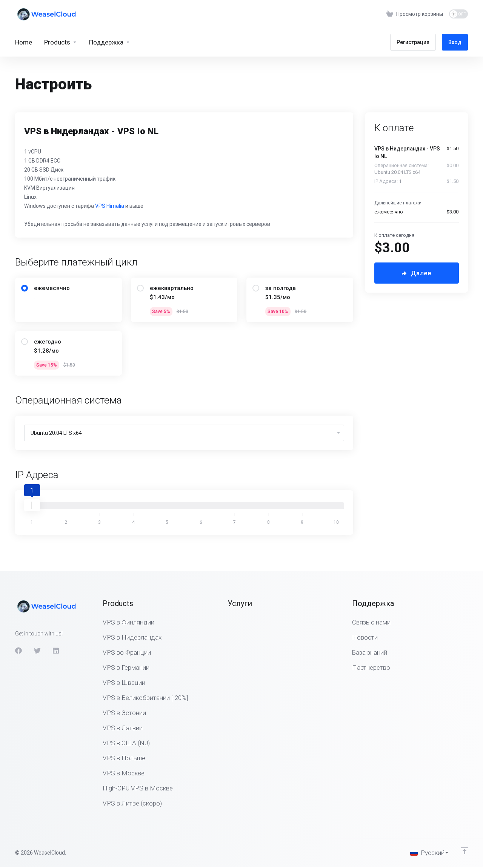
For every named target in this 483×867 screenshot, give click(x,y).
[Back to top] (464, 850)
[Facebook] (18, 650)
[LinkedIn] (56, 650)
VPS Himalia (109, 206)
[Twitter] (37, 650)
